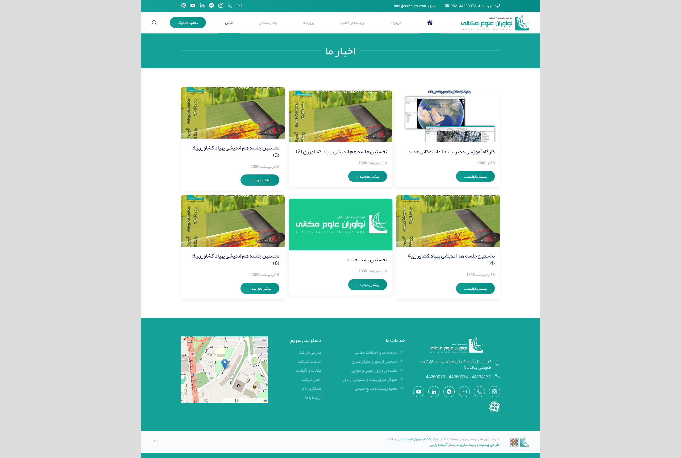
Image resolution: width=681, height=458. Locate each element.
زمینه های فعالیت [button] (352, 22)
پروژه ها (308, 22)
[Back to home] (490, 22)
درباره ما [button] (395, 22)
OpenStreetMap (251, 400)
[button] (154, 22)
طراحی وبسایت (489, 444)
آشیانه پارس (438, 444)
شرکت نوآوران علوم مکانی (416, 439)
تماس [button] (229, 22)
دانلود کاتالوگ (188, 22)
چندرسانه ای (268, 22)
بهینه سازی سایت (463, 444)
